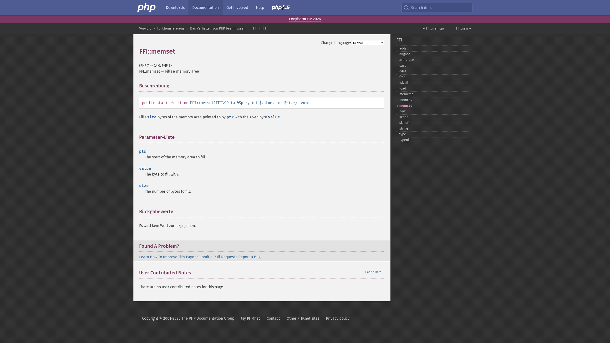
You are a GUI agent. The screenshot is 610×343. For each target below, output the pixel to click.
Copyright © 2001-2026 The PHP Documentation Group (188, 318)
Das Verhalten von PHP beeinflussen (217, 28)
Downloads (175, 7)
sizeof (403, 123)
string (403, 128)
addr (402, 48)
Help (260, 7)
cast (402, 66)
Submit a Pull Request (216, 257)
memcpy (405, 100)
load (402, 88)
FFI (253, 28)
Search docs (421, 7)
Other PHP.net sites (303, 318)
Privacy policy (338, 318)
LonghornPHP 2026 (305, 19)
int (254, 103)
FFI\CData (225, 103)
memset (405, 106)
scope (403, 117)
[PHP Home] (146, 7)
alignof (404, 54)
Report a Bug (249, 257)
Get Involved (237, 7)
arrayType (406, 60)
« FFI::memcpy (434, 28)
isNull (403, 83)
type (402, 134)
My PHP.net (250, 318)
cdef (402, 71)
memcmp (406, 94)
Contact (273, 318)
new (402, 111)
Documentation (205, 7)
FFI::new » (463, 28)
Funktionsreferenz (170, 28)
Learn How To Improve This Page (166, 257)
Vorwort (145, 28)
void (305, 103)
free (402, 77)
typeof (404, 140)
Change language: (336, 42)
